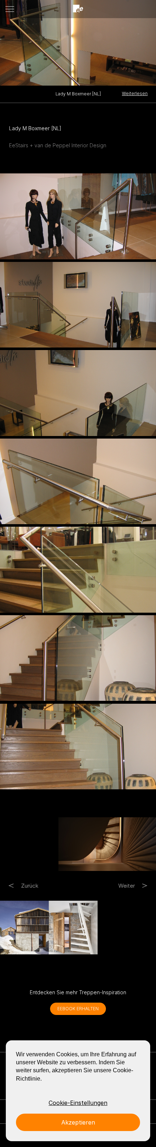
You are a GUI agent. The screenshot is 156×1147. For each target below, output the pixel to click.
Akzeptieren (78, 1122)
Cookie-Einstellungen (78, 1102)
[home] (78, 9)
